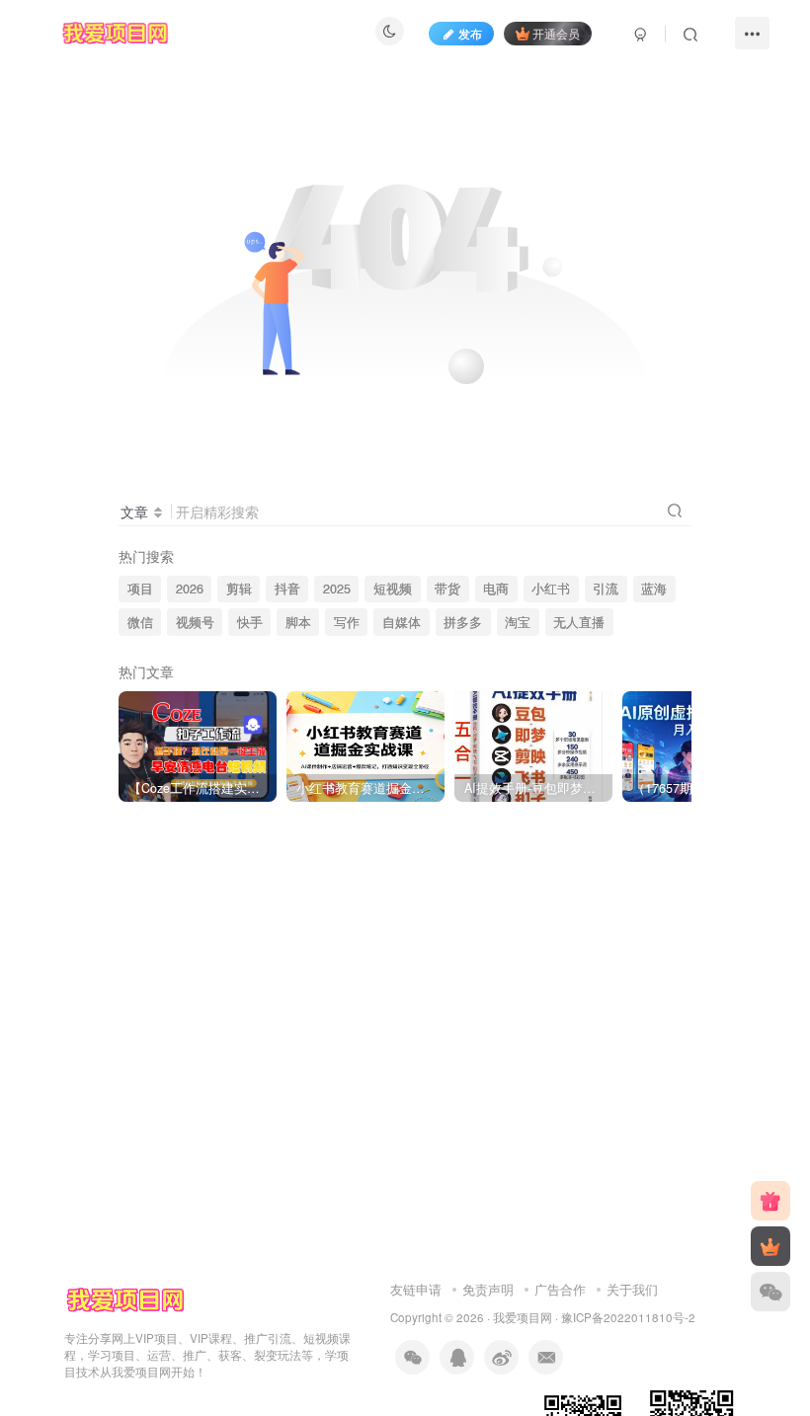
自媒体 (401, 622)
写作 (347, 622)
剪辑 (239, 588)
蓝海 (654, 588)
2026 (189, 588)
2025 (337, 588)
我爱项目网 (522, 1317)
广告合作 (560, 1289)
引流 (605, 588)
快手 (250, 622)
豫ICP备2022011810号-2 (628, 1317)
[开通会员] (770, 1246)
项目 (140, 588)
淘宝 (517, 622)
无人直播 (579, 622)
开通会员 (556, 33)
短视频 (392, 588)
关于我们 (632, 1289)
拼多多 (463, 622)
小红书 (550, 588)
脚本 (298, 622)
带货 (447, 588)
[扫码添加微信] (770, 1291)
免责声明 (488, 1289)
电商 (496, 588)
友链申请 (416, 1289)
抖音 (287, 588)
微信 (140, 622)
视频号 (195, 622)
